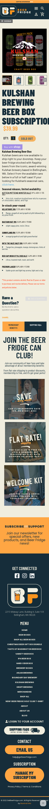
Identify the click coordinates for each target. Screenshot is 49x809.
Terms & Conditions (31, 786)
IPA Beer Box (24, 658)
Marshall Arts (25, 803)
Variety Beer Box (25, 653)
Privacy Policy (14, 786)
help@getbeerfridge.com (25, 757)
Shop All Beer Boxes (24, 639)
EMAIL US (24, 750)
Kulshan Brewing (24, 682)
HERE (31, 2)
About (24, 706)
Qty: (6, 138)
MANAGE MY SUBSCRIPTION (24, 775)
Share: (5, 318)
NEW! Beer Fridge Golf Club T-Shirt (25, 701)
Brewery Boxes (24, 668)
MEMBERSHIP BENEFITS (13, 326)
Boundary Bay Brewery (24, 677)
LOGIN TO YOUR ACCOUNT (26, 721)
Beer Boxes (24, 635)
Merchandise (24, 691)
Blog (24, 715)
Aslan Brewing (24, 672)
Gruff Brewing (24, 687)
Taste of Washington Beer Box (24, 649)
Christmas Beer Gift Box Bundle (24, 644)
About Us (24, 710)
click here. (8, 184)
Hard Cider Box (24, 663)
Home (24, 630)
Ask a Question (37, 298)
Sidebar (7, 21)
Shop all (24, 696)
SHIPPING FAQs (35, 325)
